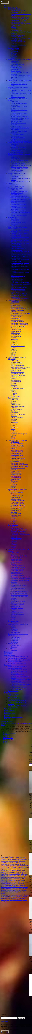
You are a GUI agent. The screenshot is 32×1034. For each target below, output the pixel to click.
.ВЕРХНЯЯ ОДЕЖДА (14, 9)
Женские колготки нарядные (20, 282)
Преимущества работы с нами (17, 700)
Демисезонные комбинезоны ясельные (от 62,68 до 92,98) (20, 18)
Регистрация (4, 721)
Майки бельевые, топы (18, 222)
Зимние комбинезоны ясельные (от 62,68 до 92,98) (20, 39)
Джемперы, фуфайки (17, 64)
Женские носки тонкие (18, 289)
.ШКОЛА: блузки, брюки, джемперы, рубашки (15, 867)
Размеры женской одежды (19, 671)
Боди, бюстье (15, 219)
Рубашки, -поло (16, 479)
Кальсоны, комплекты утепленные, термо (18, 501)
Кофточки (14, 583)
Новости (7, 715)
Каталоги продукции (10, 7)
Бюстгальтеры (15, 220)
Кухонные (14, 629)
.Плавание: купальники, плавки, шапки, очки (13, 861)
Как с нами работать (14, 697)
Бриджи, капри (16, 305)
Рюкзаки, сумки (13, 643)
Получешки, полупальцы (19, 84)
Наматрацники (15, 639)
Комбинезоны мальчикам (19, 149)
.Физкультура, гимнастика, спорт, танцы (13, 864)
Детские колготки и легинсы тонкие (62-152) (20, 244)
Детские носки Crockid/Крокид (20, 254)
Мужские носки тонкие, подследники (18, 296)
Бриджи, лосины (16, 362)
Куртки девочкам (16, 150)
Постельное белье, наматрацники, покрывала (13, 899)
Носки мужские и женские (19, 72)
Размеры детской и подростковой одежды (18, 673)
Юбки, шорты (15, 396)
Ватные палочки (16, 185)
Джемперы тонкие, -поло (19, 530)
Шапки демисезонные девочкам (21, 198)
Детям (13, 626)
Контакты (7, 718)
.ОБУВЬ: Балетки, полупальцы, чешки (19, 80)
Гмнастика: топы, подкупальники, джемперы (19, 115)
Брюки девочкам (16, 559)
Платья (13, 54)
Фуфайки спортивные (18, 137)
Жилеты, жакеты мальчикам (19, 168)
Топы (13, 429)
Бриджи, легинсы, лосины (19, 106)
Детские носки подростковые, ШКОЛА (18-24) (20, 260)
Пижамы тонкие (16, 336)
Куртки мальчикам (17, 152)
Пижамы (14, 74)
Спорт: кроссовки (16, 121)
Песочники (14, 590)
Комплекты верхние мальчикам (20, 578)
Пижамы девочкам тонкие (19, 593)
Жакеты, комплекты (17, 66)
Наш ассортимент (9, 710)
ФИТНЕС (14, 432)
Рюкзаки (14, 647)
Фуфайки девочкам (17, 613)
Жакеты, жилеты (16, 409)
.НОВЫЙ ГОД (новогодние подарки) (19, 59)
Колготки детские (16, 67)
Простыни (14, 642)
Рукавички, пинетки (17, 604)
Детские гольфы (16, 235)
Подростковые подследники (20, 298)
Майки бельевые (16, 331)
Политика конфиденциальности (17, 705)
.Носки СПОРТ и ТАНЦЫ (19, 233)
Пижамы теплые (16, 334)
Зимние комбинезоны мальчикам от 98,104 (18, 35)
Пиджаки (14, 512)
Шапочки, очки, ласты (18, 97)
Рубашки (14, 541)
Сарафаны (14, 339)
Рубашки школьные (17, 170)
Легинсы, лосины (16, 329)
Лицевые (14, 630)
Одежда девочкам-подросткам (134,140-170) (14, 874)
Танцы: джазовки (16, 126)
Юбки (13, 58)
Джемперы (14, 51)
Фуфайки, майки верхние (19, 434)
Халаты (13, 352)
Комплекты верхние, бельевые (20, 534)
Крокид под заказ (9, 713)
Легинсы (14, 53)
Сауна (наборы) (16, 632)
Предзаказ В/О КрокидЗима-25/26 (18, 656)
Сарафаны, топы (16, 606)
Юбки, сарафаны (16, 171)
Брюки (13, 403)
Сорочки (14, 77)
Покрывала (14, 640)
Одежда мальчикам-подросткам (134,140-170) (14, 878)
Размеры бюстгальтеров (18, 682)
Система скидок (13, 696)
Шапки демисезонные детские (20, 199)
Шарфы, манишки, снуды (19, 215)
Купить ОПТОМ (13, 707)
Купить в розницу (13, 694)
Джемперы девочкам (17, 565)
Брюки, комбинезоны (17, 365)
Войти (11, 721)
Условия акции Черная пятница (17, 666)
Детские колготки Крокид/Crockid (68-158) (18, 247)
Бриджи (13, 401)
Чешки (13, 85)
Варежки (14, 62)
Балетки (13, 82)
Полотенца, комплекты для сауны (18, 624)
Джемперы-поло (16, 453)
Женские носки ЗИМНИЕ (19, 287)
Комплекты (14, 412)
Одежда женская (13, 398)
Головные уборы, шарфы (15, 188)
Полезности (7, 665)
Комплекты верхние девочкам (20, 577)
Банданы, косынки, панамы (19, 191)
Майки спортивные (17, 119)
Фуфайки (14, 56)
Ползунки (14, 599)
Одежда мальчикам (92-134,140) (17, 440)
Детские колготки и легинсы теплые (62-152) (20, 240)
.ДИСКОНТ (15, 49)
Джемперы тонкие (17, 315)
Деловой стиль (15, 404)
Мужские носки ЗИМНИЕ (19, 294)
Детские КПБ (15, 637)
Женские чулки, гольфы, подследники (18, 291)
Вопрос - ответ (8, 652)
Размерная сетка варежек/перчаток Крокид (19, 688)
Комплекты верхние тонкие (19, 324)
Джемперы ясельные (17, 569)
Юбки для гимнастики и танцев (21, 141)
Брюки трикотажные (17, 310)
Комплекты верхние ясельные (20, 580)
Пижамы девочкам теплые (19, 591)
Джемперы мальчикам (18, 567)
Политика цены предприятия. (13, 717)
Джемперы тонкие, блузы (19, 368)
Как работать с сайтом (14, 699)
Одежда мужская (13, 525)
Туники (13, 349)
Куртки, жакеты (16, 471)
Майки (13, 378)
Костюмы (14, 328)
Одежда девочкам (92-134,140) (17, 300)
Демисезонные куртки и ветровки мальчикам (18, 21)
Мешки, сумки (15, 645)
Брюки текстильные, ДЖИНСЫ (21, 308)
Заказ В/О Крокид (9, 655)
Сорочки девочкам (17, 608)
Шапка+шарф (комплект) (19, 196)
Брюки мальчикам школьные (20, 162)
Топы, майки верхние (18, 346)
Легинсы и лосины (17, 417)
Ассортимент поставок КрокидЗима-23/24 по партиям (17, 662)
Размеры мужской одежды (19, 669)
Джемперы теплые (17, 450)
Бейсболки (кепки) (17, 193)
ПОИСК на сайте (9, 709)
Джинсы (14, 407)
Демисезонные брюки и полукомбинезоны (18, 11)
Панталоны (14, 224)
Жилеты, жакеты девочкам (19, 167)
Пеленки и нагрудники (18, 588)
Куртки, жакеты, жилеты (18, 585)
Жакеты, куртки (16, 316)
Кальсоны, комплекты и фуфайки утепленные (18, 532)
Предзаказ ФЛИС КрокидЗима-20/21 (19, 660)
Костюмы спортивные (18, 326)
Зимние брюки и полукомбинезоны (16, 29)
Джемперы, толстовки (18, 406)
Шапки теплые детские (18, 211)
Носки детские (15, 71)
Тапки (13, 79)
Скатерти (11, 648)
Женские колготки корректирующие (17, 280)
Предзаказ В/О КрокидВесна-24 (17, 658)
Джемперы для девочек (18, 163)
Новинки (7, 712)
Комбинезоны (15, 69)
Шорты (13, 139)
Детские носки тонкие (18, 264)
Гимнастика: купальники (19, 113)
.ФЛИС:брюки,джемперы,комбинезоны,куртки (15, 865)
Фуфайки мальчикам (17, 614)
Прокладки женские (17, 186)
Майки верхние (16, 474)
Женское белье (12, 217)
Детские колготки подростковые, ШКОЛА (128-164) (20, 251)
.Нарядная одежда (13, 48)
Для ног (13, 627)
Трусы (13, 225)
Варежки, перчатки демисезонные (17, 175)
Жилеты (13, 27)
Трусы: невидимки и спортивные (17, 135)
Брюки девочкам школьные (19, 160)
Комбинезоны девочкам (18, 147)
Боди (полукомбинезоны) (19, 556)
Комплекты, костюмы (18, 373)
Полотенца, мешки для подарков (21, 75)
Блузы (13, 303)
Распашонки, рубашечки (18, 601)
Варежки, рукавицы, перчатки (17, 173)
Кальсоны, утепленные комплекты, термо (18, 459)
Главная (6, 6)
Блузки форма (15, 158)
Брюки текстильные (17, 445)
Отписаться (4, 1021)
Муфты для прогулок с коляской (21, 181)
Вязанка (13, 311)
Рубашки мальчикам (17, 603)
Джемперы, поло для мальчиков (21, 165)
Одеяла (13, 622)
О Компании (8, 653)
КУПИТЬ (7, 692)
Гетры (13, 108)
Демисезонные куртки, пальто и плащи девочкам (21, 24)
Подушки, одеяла (13, 621)
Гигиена (10, 183)
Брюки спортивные (17, 307)
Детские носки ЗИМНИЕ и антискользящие (19, 257)
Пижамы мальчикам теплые (19, 595)
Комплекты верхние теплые (19, 323)
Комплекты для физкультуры (20, 118)
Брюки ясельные (16, 562)
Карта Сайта (27, 723)
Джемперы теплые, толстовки (20, 313)
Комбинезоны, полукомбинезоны (16, 319)
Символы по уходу (13, 691)
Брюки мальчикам (16, 560)
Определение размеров (15, 668)
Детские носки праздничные (20, 263)
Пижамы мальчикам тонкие (19, 596)
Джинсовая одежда (17, 455)
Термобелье (14, 344)
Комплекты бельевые (17, 321)
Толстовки (14, 481)
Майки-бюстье (15, 333)
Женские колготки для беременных (18, 276)
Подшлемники (15, 194)
